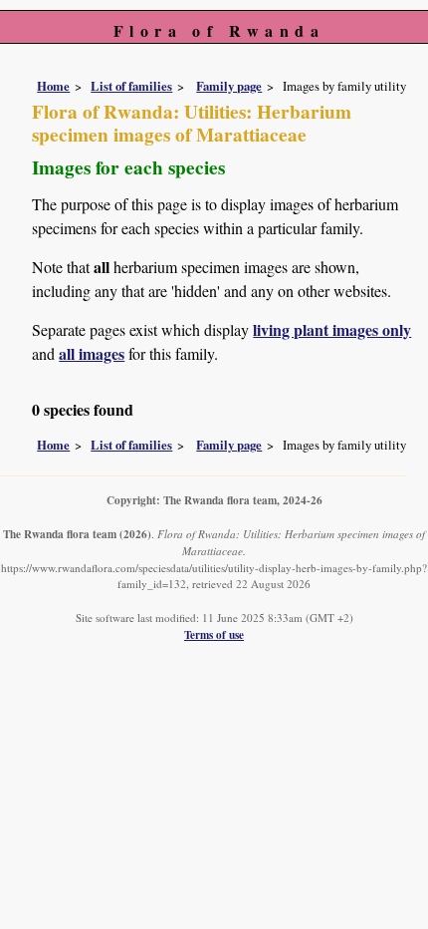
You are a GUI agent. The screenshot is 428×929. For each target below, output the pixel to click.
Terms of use (214, 634)
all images (91, 353)
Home (53, 86)
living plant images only (332, 329)
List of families (131, 86)
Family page (229, 86)
